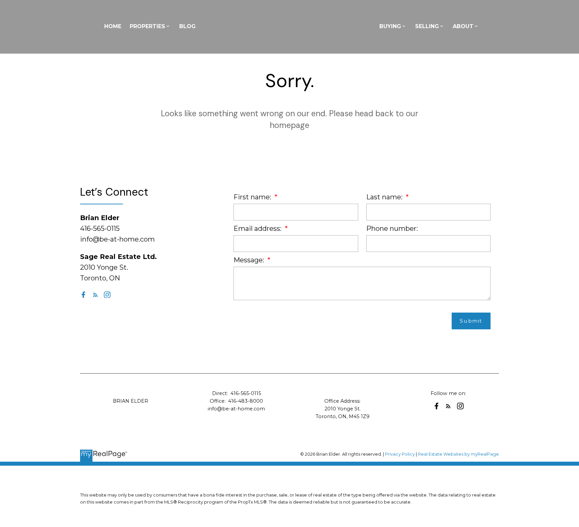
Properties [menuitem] (147, 26)
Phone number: (392, 228)
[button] (83, 294)
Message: (250, 260)
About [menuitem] (463, 26)
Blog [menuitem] (187, 26)
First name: (253, 197)
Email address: (258, 228)
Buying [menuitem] (390, 26)
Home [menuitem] (112, 26)
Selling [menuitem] (427, 26)
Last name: (385, 197)
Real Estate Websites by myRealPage (458, 454)
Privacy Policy (400, 454)
